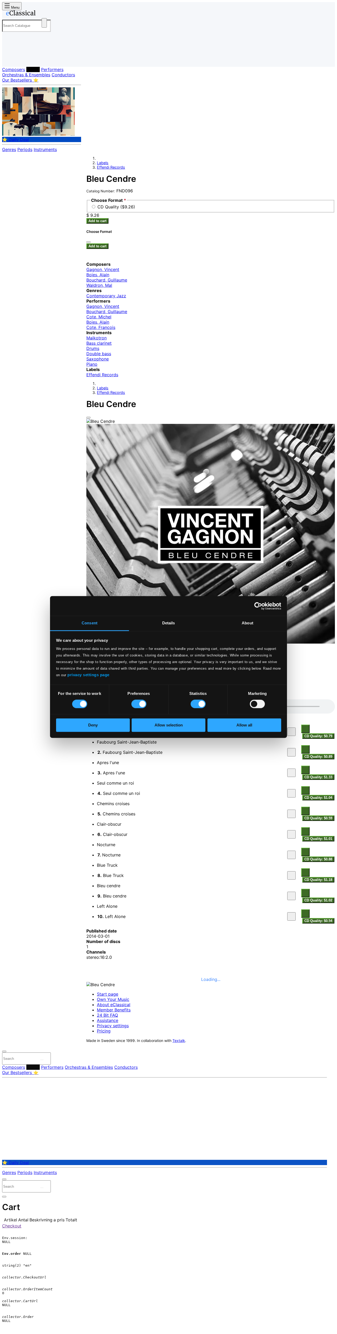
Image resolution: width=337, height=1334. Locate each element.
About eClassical (113, 1004)
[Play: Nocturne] (291, 855)
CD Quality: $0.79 (318, 736)
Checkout (11, 1225)
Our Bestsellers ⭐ (20, 80)
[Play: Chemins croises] (291, 814)
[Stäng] (88, 242)
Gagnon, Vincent (102, 269)
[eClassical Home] (44, 14)
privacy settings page (88, 675)
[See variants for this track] (305, 729)
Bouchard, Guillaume (106, 280)
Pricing (104, 1031)
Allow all (244, 725)
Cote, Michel (98, 316)
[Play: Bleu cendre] (291, 896)
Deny (93, 725)
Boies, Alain (97, 274)
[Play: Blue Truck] (291, 875)
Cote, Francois (100, 327)
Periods (24, 149)
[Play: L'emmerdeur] (291, 732)
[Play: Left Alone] (291, 916)
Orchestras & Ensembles (26, 74)
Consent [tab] (89, 623)
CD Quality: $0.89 (318, 757)
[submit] (41, 1187)
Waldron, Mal (99, 285)
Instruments (45, 149)
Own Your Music (113, 999)
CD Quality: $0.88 (318, 859)
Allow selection (169, 725)
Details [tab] (168, 623)
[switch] (138, 704)
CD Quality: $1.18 (318, 880)
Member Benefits (114, 1009)
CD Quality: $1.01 (318, 839)
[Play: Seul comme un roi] (291, 793)
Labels (33, 69)
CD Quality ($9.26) (116, 206)
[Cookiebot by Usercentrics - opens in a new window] (258, 606)
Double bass (98, 353)
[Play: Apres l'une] (291, 773)
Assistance (107, 1020)
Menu (14, 7)
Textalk (178, 1041)
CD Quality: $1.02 (318, 900)
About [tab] (247, 623)
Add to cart (97, 221)
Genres (9, 149)
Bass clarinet (99, 343)
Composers (13, 69)
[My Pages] (11, 58)
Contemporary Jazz (106, 295)
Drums (92, 348)
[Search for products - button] (44, 23)
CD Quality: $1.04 (318, 798)
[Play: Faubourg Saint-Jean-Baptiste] (291, 752)
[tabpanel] (210, 811)
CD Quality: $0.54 (318, 921)
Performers (52, 69)
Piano (91, 364)
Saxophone (97, 359)
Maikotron (96, 337)
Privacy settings (113, 1025)
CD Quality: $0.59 (318, 818)
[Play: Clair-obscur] (291, 834)
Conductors (63, 74)
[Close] (88, 417)
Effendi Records (111, 167)
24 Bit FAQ (107, 1015)
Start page (107, 994)
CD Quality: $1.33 (318, 777)
